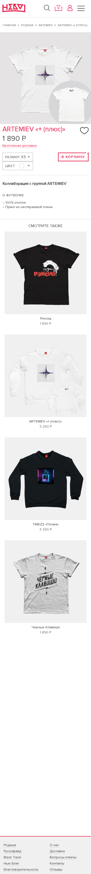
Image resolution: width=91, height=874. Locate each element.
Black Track (12, 857)
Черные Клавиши (46, 627)
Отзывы (56, 869)
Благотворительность (21, 869)
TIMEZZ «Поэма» (46, 524)
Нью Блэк (11, 863)
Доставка (57, 851)
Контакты (57, 863)
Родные (27, 25)
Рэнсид (45, 318)
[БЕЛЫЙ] (17, 166)
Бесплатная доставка (19, 146)
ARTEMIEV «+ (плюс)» (45, 421)
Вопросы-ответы (63, 857)
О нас (54, 845)
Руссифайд (12, 851)
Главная (9, 25)
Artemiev (46, 25)
